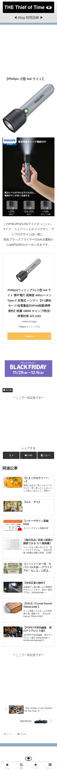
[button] (45, 455)
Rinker (34, 321)
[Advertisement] (28, 50)
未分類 (9, 390)
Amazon (29, 336)
